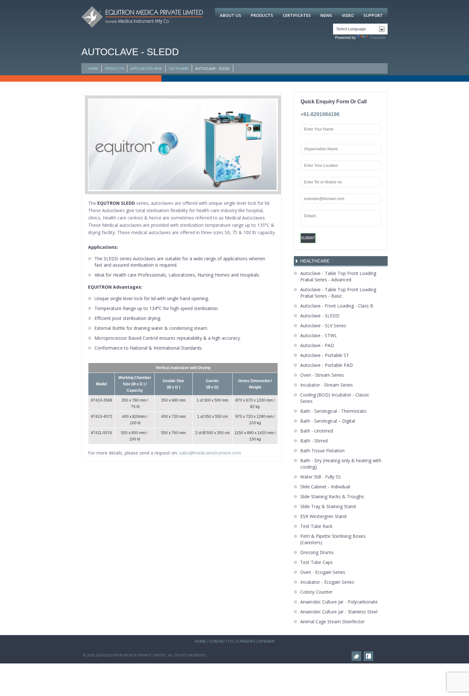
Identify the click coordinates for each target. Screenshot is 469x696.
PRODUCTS (114, 68)
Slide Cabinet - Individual (325, 487)
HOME (93, 68)
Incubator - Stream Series (326, 385)
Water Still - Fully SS (320, 477)
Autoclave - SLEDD (319, 316)
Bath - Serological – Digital (327, 421)
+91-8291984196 (320, 114)
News (326, 15)
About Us (230, 15)
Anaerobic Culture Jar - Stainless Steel (338, 612)
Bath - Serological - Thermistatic (333, 411)
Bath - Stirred (314, 441)
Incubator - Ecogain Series (327, 582)
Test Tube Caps (316, 562)
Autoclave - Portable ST (324, 355)
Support (373, 15)
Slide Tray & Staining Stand (328, 506)
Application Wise (146, 68)
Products (262, 15)
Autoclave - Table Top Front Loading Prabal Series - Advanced (338, 276)
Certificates (297, 15)
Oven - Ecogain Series (322, 572)
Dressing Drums (317, 552)
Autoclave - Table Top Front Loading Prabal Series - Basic (338, 292)
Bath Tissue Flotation (322, 451)
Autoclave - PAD (317, 345)
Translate (377, 37)
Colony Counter (316, 592)
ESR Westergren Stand (323, 516)
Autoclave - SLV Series (323, 325)
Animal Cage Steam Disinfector (332, 621)
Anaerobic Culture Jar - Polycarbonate (339, 602)
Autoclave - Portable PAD (326, 365)
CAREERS (245, 641)
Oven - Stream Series (322, 375)
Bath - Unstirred (316, 431)
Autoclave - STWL (318, 335)
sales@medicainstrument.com (210, 453)
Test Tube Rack (316, 526)
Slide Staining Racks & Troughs (332, 496)
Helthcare (179, 68)
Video (348, 15)
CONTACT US (221, 641)
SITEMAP (266, 641)
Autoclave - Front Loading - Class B (336, 306)
